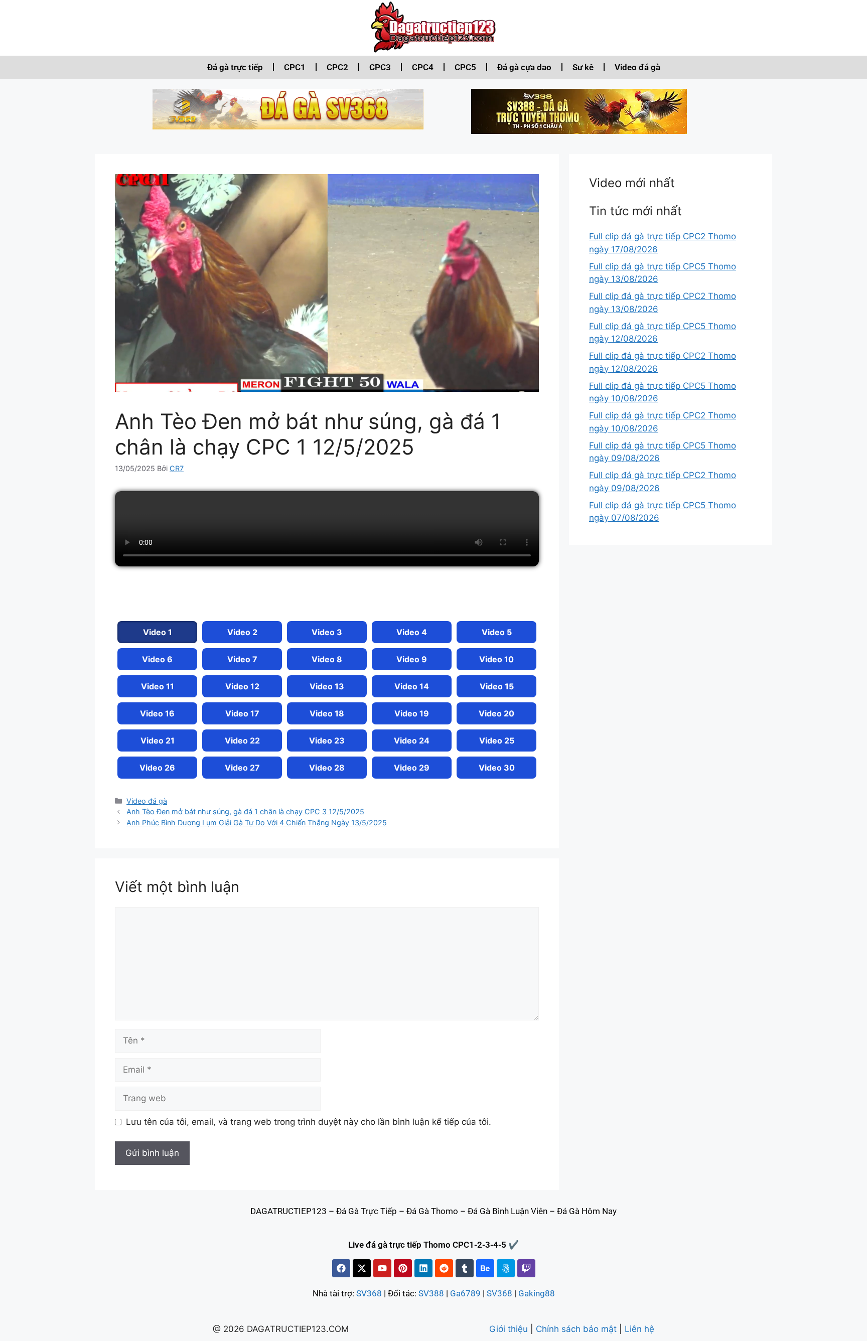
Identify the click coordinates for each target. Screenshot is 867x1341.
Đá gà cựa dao (524, 67)
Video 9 (411, 659)
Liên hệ (639, 1329)
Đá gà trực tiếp (235, 67)
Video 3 (327, 632)
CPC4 (423, 67)
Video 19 (411, 713)
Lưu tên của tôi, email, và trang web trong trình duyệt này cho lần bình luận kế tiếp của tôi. (308, 1122)
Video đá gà (637, 67)
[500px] (506, 1268)
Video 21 (157, 740)
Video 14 (411, 686)
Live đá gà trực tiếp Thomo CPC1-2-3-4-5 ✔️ (433, 1245)
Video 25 (496, 740)
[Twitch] (526, 1268)
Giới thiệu (508, 1329)
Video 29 (411, 768)
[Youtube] (382, 1268)
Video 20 (496, 713)
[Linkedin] (423, 1268)
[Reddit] (444, 1268)
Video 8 (327, 659)
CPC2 (337, 67)
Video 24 (411, 740)
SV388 (431, 1293)
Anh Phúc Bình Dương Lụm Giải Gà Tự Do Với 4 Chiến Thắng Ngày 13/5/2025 (256, 822)
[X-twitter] (362, 1268)
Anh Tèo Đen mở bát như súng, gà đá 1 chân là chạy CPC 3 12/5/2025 (245, 811)
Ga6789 (465, 1293)
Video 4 (411, 632)
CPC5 (465, 67)
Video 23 (327, 740)
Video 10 (496, 659)
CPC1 (295, 67)
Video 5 (497, 632)
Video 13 (327, 686)
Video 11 (157, 686)
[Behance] (485, 1268)
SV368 (369, 1293)
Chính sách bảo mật (576, 1329)
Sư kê (583, 67)
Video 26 (157, 768)
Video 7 (242, 659)
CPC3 (380, 67)
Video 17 (242, 713)
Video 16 (157, 713)
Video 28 (327, 768)
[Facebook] (341, 1268)
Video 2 (242, 632)
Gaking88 (536, 1293)
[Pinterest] (403, 1268)
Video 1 (157, 632)
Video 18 (327, 713)
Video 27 (242, 768)
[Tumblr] (465, 1268)
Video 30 (497, 768)
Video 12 (242, 686)
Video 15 (497, 686)
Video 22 (242, 740)
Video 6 (157, 659)
